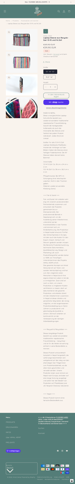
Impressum (65, 479)
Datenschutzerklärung (44, 477)
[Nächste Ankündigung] (71, 2)
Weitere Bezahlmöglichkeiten (56, 108)
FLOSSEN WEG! (62, 417)
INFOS (8, 432)
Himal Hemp (17, 477)
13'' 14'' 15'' (50, 72)
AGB (67, 477)
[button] (5, 11)
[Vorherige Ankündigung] (4, 2)
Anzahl (45, 82)
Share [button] (47, 62)
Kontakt (41, 433)
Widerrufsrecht (59, 477)
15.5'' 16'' (49, 77)
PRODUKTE (10, 422)
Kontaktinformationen (52, 479)
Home (8, 21)
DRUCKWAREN (12, 427)
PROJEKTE (10, 442)
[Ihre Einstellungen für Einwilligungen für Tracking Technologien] (71, 480)
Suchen (41, 428)
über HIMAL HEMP (13, 437)
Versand (56, 54)
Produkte (16, 21)
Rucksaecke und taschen (29, 21)
